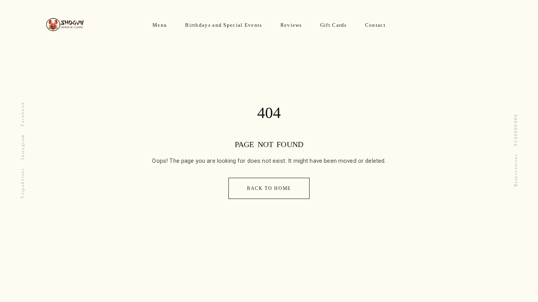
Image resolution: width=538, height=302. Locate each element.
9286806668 (515, 130)
